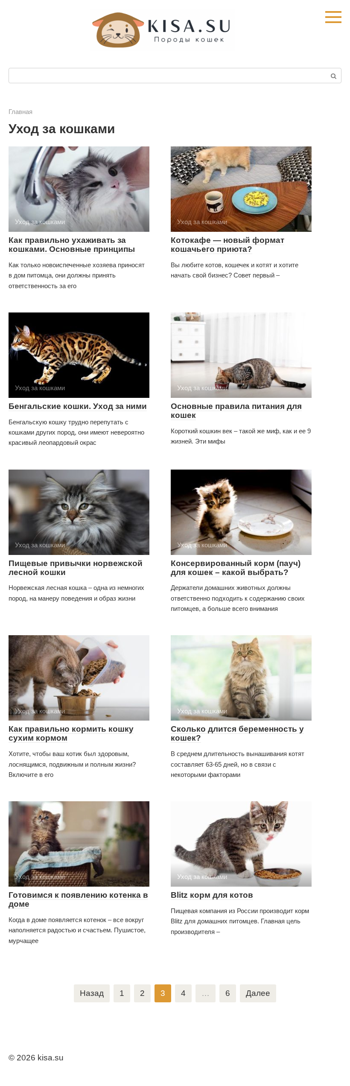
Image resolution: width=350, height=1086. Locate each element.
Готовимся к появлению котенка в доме (78, 899)
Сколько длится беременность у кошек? (237, 733)
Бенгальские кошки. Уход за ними (78, 406)
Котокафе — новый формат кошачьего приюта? (227, 245)
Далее (258, 993)
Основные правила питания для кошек (236, 411)
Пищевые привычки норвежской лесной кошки (76, 568)
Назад (92, 993)
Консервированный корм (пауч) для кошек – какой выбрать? (235, 568)
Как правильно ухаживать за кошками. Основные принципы (72, 245)
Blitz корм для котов (212, 894)
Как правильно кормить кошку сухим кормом (71, 733)
